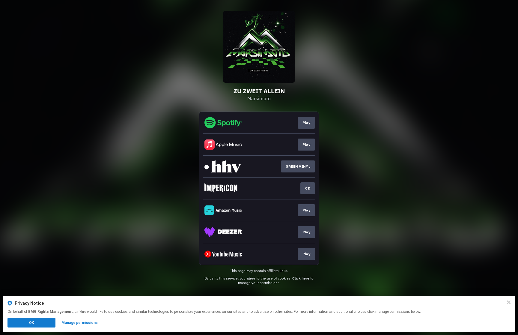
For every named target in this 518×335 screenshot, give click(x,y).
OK (31, 323)
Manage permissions (79, 323)
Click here (300, 278)
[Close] (509, 302)
